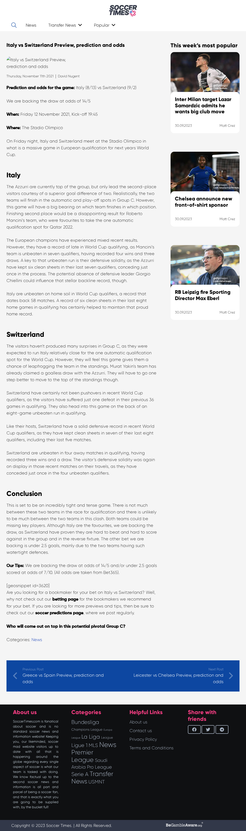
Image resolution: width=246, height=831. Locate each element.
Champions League (86, 729)
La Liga (90, 737)
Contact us (140, 730)
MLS (93, 745)
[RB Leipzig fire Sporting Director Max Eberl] (205, 288)
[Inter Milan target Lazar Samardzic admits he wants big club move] (205, 98)
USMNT (96, 782)
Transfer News (92, 777)
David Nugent (69, 76)
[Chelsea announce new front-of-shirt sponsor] (205, 195)
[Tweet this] (208, 729)
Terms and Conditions (151, 748)
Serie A (79, 774)
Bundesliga (85, 722)
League (107, 737)
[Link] (123, 11)
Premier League (82, 756)
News (36, 639)
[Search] (14, 25)
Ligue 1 (79, 745)
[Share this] (194, 729)
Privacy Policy (143, 739)
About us (138, 722)
